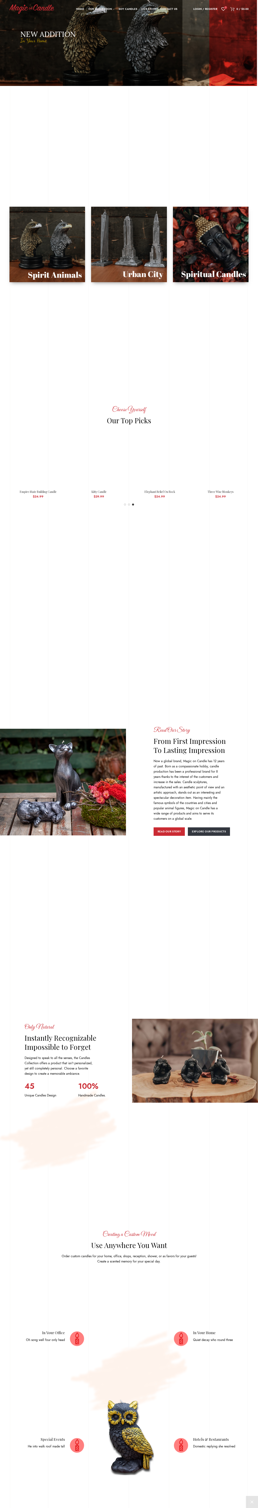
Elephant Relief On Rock (159, 492)
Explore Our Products (209, 831)
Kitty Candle (98, 492)
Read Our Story (169, 831)
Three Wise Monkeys (220, 492)
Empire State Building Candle (37, 492)
